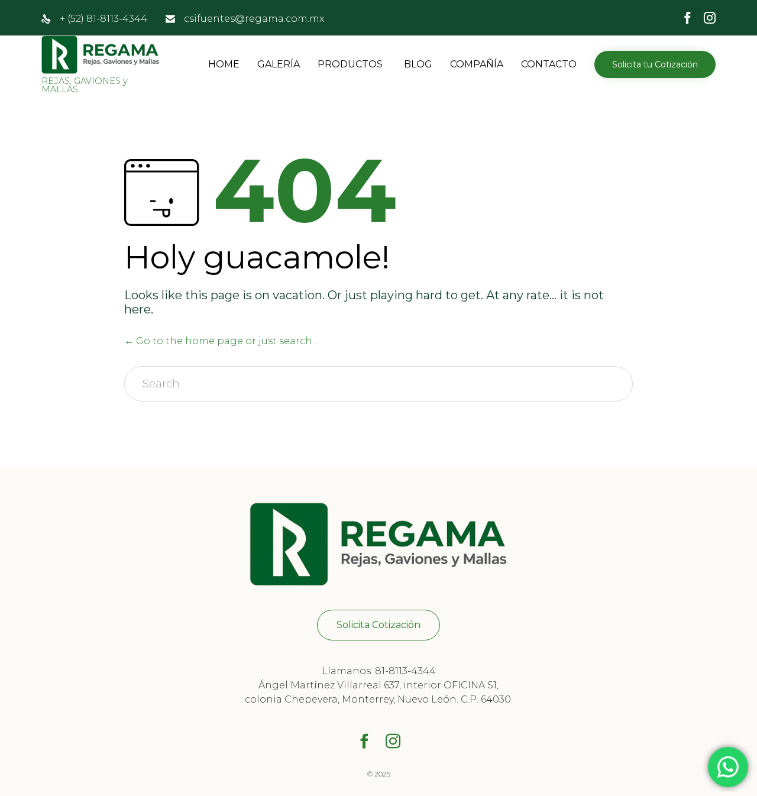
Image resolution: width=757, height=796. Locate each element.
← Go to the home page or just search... (221, 341)
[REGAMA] (100, 54)
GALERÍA (278, 64)
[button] (655, 64)
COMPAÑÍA (476, 64)
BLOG (418, 64)
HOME (224, 64)
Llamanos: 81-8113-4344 (379, 671)
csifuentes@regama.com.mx (254, 18)
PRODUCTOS (350, 64)
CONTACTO (549, 64)
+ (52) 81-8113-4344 (103, 18)
